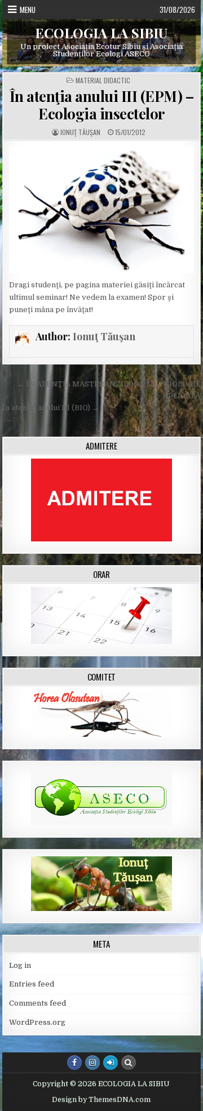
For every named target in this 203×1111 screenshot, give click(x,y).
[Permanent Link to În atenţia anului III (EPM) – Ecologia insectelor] (102, 209)
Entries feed (31, 984)
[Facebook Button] (74, 1062)
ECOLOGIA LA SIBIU (101, 33)
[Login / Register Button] (110, 1062)
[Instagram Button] (92, 1062)
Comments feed (37, 1003)
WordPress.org (37, 1022)
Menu (28, 9)
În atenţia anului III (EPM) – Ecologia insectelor (102, 104)
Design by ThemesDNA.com (101, 1100)
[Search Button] (128, 1062)
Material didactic (103, 80)
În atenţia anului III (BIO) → (50, 407)
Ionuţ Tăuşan (80, 132)
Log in (20, 965)
